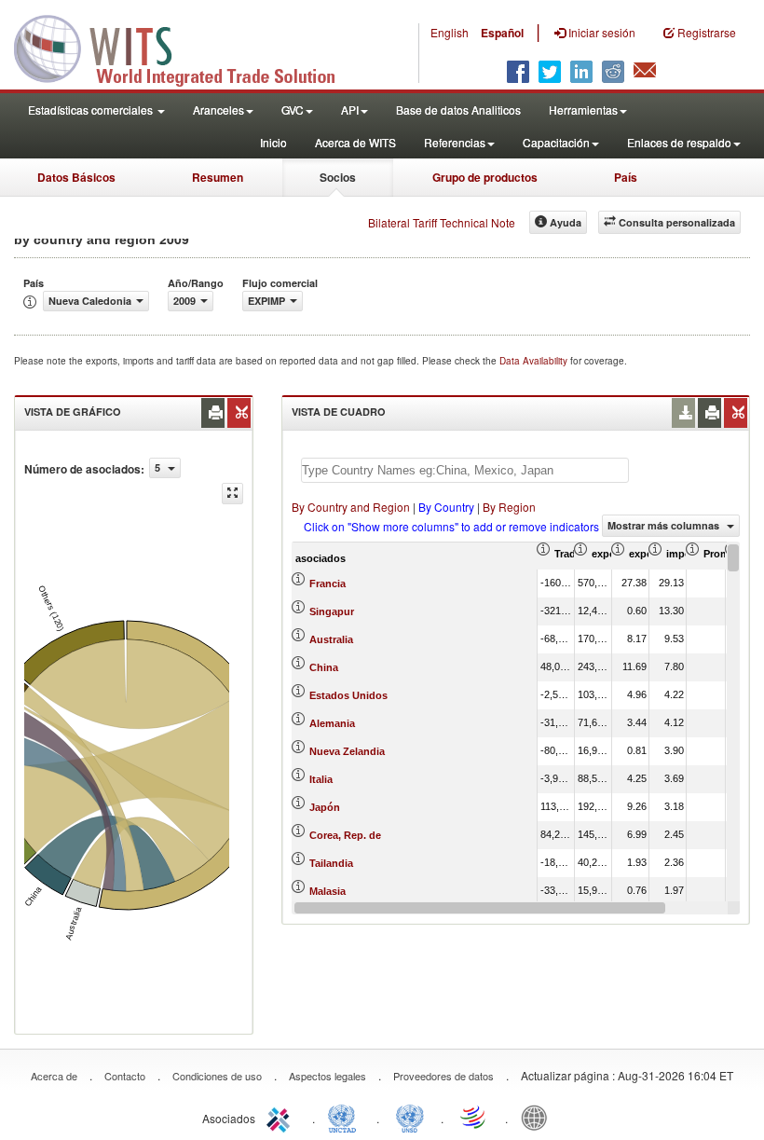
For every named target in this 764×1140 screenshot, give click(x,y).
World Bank (538, 1116)
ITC (281, 1116)
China (323, 667)
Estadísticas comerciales (92, 109)
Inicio (273, 142)
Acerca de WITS (355, 142)
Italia (321, 779)
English (449, 32)
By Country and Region (351, 507)
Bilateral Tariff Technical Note (441, 222)
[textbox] (465, 470)
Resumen (217, 177)
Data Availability (534, 360)
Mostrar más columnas (664, 525)
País (625, 177)
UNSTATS (410, 1116)
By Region (509, 507)
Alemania (332, 723)
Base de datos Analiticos (458, 109)
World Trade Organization (474, 1116)
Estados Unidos (348, 695)
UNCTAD (345, 1116)
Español (502, 32)
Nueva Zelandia (347, 751)
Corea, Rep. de (345, 835)
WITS (186, 46)
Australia (331, 639)
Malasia (327, 891)
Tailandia (331, 863)
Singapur (331, 611)
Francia (327, 583)
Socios (338, 177)
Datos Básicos (76, 177)
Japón (324, 807)
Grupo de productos (485, 177)
